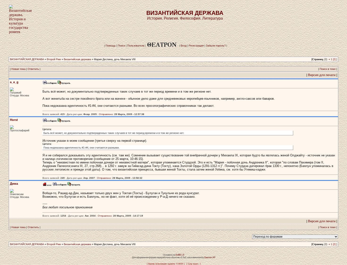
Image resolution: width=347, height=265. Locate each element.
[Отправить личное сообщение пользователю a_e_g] (49, 83)
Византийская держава (77, 59)
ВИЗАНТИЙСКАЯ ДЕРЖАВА (27, 59)
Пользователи (135, 45)
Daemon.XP (209, 257)
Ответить (33, 69)
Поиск (121, 45)
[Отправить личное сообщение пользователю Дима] (59, 185)
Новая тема (18, 69)
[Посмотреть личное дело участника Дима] (73, 185)
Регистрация (196, 45)
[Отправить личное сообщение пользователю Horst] (49, 121)
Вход (183, 45)
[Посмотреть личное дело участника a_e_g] (64, 83)
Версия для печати (321, 75)
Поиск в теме (328, 69)
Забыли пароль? (216, 45)
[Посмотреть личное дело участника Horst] (64, 121)
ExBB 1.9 (180, 254)
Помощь (111, 45)
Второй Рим (54, 59)
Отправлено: (106, 114)
